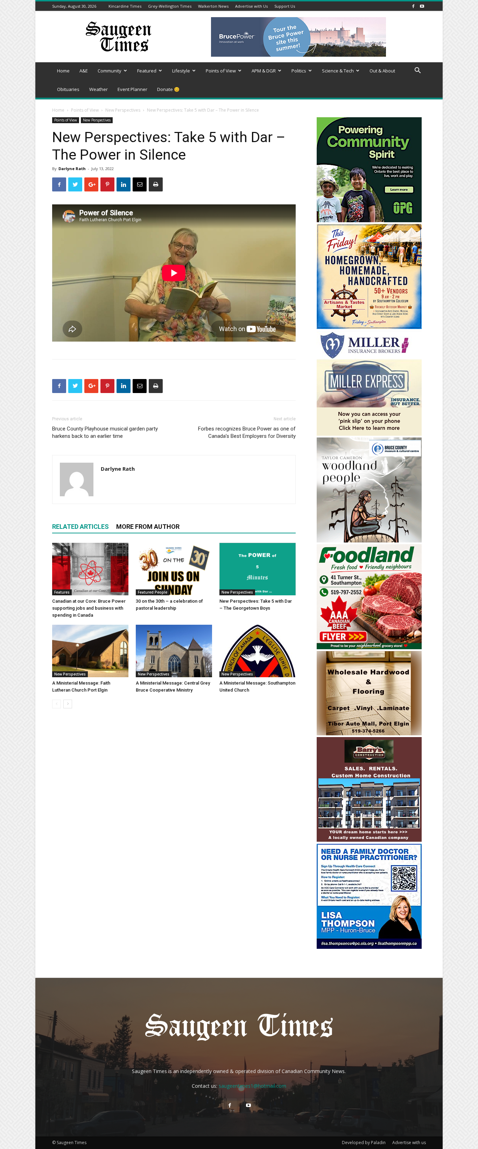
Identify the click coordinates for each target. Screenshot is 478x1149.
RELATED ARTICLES (80, 526)
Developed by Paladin (364, 1143)
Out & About (382, 71)
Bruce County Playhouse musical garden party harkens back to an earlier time (105, 432)
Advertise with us (409, 1143)
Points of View (221, 71)
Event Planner (132, 89)
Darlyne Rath (72, 168)
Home (63, 71)
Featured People (152, 592)
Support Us (284, 6)
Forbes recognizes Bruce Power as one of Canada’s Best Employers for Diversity (247, 432)
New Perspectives (122, 110)
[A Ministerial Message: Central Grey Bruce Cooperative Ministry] (174, 651)
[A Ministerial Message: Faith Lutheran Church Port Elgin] (90, 651)
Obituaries (68, 89)
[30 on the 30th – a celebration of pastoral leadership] (174, 569)
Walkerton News (213, 6)
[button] (417, 71)
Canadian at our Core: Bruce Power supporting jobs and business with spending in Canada (89, 608)
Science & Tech (338, 71)
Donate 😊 (168, 89)
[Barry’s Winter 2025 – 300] (369, 840)
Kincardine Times (124, 6)
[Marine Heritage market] (369, 327)
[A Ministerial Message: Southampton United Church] (257, 651)
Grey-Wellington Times (169, 6)
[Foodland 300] (369, 647)
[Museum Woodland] (369, 540)
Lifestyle (181, 71)
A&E (83, 71)
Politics (298, 71)
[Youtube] (422, 6)
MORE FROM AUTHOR (148, 526)
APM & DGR (264, 71)
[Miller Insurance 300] (369, 433)
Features (62, 592)
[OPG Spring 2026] (369, 220)
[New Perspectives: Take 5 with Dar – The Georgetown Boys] (257, 569)
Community (109, 71)
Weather (98, 89)
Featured (146, 71)
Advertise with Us (251, 6)
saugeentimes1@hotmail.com (252, 1086)
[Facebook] (413, 6)
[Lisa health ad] (369, 947)
